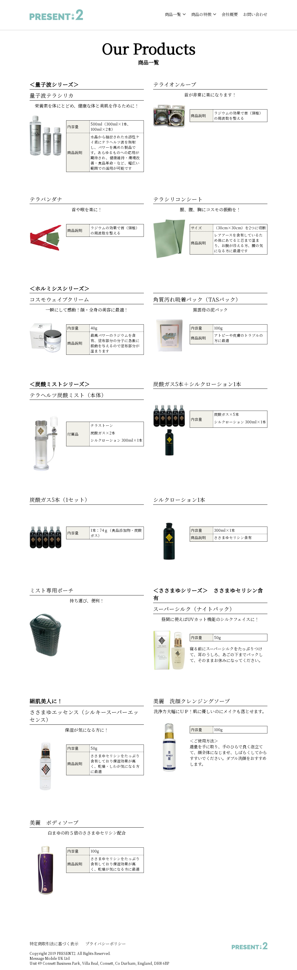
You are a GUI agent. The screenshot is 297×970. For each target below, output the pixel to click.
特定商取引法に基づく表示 (54, 943)
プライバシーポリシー (105, 943)
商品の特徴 (201, 14)
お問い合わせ (255, 14)
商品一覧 (173, 14)
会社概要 (230, 14)
